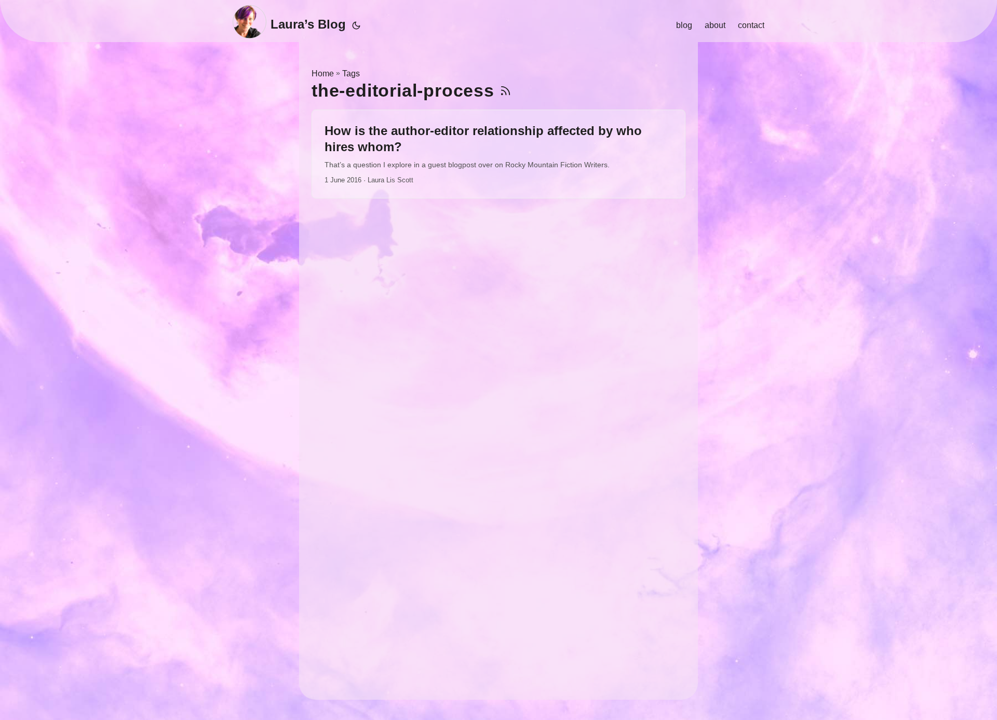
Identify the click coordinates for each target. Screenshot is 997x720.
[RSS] (505, 90)
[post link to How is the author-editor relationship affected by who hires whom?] (498, 154)
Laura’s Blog (308, 24)
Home (323, 73)
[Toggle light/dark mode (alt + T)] (356, 25)
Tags (351, 73)
